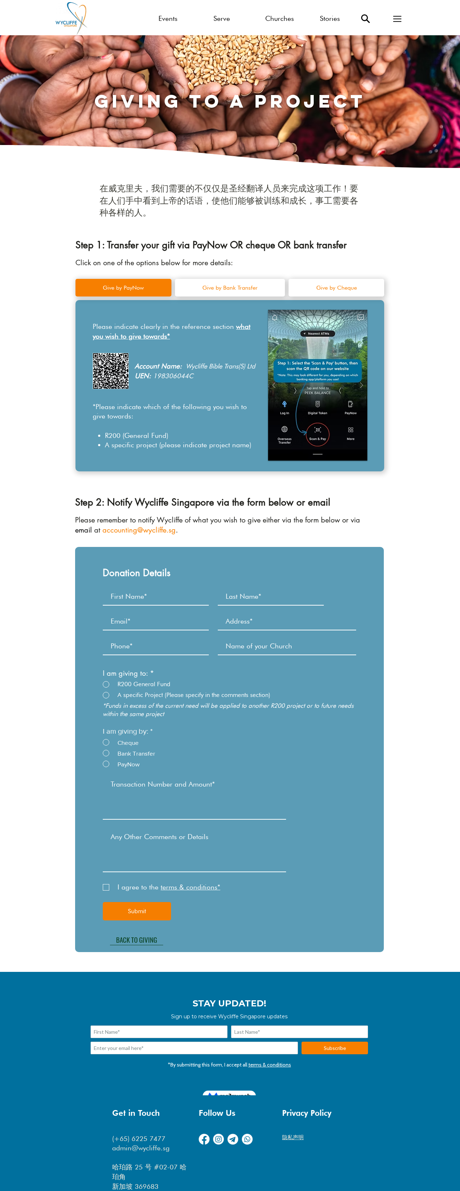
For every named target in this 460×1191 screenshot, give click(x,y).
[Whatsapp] (247, 1139)
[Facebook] (204, 1139)
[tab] (123, 287)
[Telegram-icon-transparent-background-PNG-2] (232, 1139)
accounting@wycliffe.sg (139, 530)
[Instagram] (218, 1139)
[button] (397, 19)
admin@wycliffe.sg (141, 1148)
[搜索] (365, 19)
